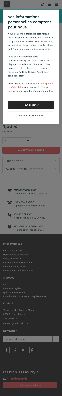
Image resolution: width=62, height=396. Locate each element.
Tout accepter (31, 105)
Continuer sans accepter (31, 115)
